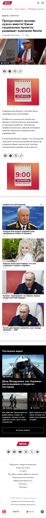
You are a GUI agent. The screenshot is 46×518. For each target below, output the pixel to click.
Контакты (23, 484)
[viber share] (15, 71)
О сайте (23, 471)
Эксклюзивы (7, 9)
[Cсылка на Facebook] (14, 451)
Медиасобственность (23, 481)
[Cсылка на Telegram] (8, 451)
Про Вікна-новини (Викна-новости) (23, 474)
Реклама (23, 487)
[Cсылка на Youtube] (20, 451)
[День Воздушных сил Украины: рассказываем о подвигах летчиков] (23, 366)
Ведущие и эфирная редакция (23, 464)
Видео (5, 16)
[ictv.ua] (30, 512)
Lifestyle (14, 16)
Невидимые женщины (37, 9)
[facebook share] (4, 71)
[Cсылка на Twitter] (31, 451)
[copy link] (20, 71)
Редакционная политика (23, 477)
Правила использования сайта (23, 501)
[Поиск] (38, 3)
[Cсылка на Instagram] (26, 451)
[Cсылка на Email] (37, 451)
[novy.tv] (42, 512)
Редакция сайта (23, 468)
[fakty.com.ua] (16, 512)
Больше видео (23, 430)
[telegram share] (9, 71)
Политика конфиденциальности (23, 504)
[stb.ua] (4, 512)
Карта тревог (20, 9)
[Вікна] (7, 3)
